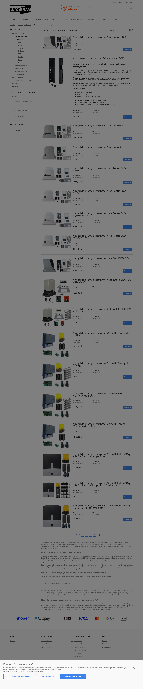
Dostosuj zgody (48, 676)
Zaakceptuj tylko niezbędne (19, 676)
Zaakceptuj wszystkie (73, 676)
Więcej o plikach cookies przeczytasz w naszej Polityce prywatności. (24, 671)
